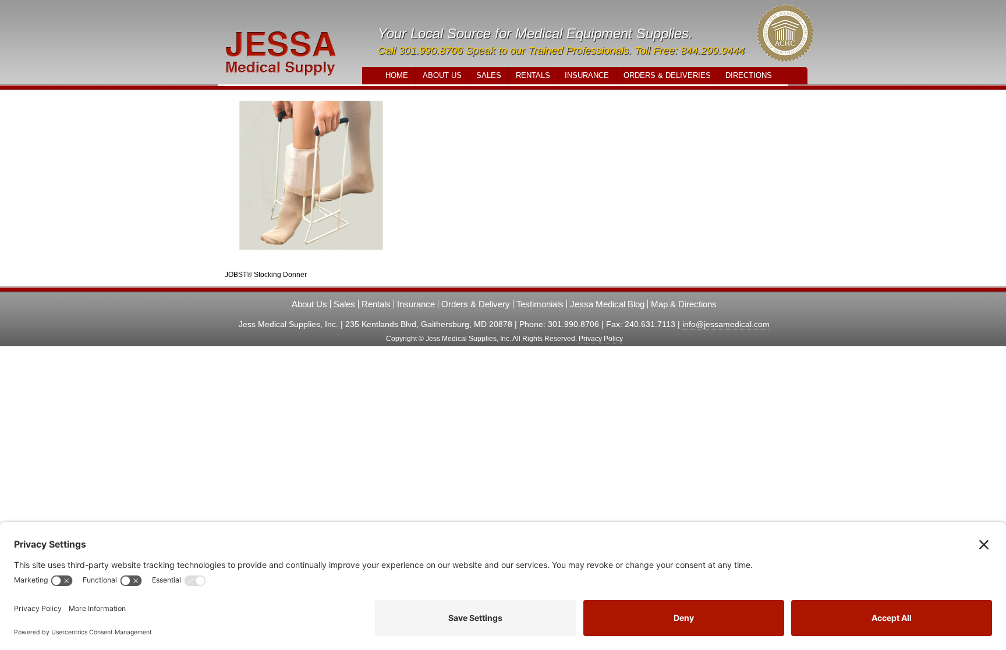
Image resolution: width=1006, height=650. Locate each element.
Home (396, 75)
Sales (488, 75)
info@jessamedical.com (726, 324)
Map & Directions (684, 304)
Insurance (587, 75)
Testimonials (540, 304)
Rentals (533, 75)
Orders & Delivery (475, 304)
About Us (442, 75)
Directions (748, 75)
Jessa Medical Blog (607, 304)
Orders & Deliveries (667, 75)
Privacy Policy (601, 339)
